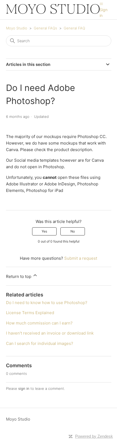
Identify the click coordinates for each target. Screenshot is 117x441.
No (72, 231)
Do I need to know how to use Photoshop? (46, 302)
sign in (23, 388)
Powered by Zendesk (94, 436)
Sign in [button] (103, 12)
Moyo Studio (16, 28)
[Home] (53, 12)
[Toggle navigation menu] (101, 3)
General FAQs (45, 28)
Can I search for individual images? (39, 343)
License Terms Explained (30, 312)
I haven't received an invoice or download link (50, 333)
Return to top (19, 276)
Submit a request (80, 258)
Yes (44, 231)
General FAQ (74, 28)
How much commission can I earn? (39, 323)
